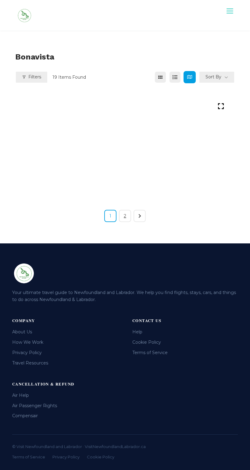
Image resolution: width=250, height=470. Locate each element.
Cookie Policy (146, 342)
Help (137, 332)
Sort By (213, 77)
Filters (34, 77)
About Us (22, 332)
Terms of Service (150, 352)
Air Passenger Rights (34, 405)
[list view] (175, 77)
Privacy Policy (27, 352)
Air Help (20, 395)
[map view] (190, 77)
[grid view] (160, 77)
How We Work (27, 342)
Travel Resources (30, 363)
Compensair (25, 415)
